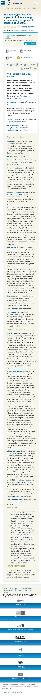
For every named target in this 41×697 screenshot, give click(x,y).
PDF (11, 58)
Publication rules (8, 590)
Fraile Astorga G (17, 30)
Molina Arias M (29, 30)
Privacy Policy (6, 692)
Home (5, 588)
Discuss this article (30, 68)
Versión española (27, 58)
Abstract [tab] (13, 50)
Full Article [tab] (27, 50)
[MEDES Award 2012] (20, 599)
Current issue (13, 588)
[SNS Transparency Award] (20, 612)
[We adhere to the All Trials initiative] (20, 673)
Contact (5, 593)
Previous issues (26, 588)
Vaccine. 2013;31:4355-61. (19, 535)
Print (20, 65)
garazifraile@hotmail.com (17, 122)
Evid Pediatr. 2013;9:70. (19, 546)
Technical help (17, 692)
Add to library (32, 65)
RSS (31, 590)
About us (20, 590)
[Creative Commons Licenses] (20, 636)
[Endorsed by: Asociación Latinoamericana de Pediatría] (20, 624)
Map (26, 590)
